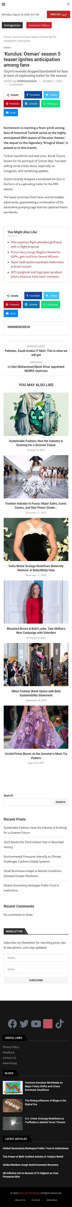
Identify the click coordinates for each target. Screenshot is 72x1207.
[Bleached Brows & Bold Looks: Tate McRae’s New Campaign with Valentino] (36, 602)
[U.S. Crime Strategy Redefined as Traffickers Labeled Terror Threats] (13, 1123)
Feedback (8, 1052)
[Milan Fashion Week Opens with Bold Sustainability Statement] (36, 664)
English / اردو (58, 14)
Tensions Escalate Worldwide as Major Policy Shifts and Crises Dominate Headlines (44, 1086)
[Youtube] (36, 1023)
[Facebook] (12, 1023)
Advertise (52, 1200)
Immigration (12, 25)
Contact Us (9, 1058)
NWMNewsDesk (27, 81)
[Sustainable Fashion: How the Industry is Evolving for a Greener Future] (36, 414)
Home (7, 36)
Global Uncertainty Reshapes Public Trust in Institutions (35, 1148)
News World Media (29, 1193)
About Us (20, 1200)
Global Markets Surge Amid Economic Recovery (30, 1164)
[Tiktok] (59, 1023)
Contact (36, 1200)
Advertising (10, 1063)
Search (8, 795)
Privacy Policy (11, 1047)
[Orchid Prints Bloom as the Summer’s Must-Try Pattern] (36, 727)
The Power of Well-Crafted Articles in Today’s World (33, 1156)
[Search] (68, 4)
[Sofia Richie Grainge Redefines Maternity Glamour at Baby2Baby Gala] (36, 539)
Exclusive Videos (39, 25)
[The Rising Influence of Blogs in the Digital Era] (13, 1105)
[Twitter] (24, 1023)
